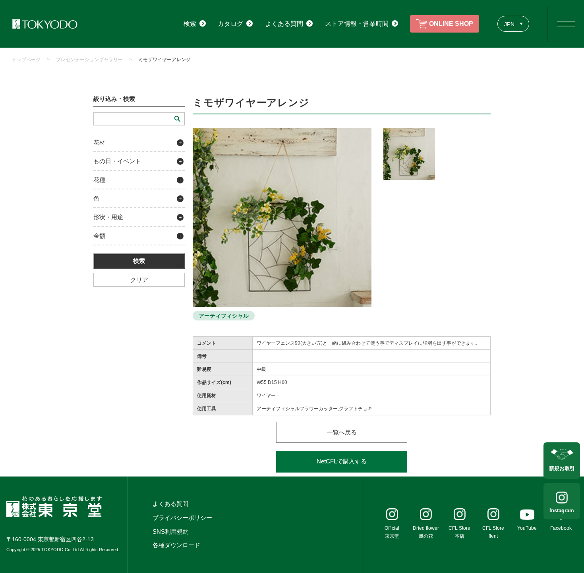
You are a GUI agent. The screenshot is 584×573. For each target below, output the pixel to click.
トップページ (26, 59)
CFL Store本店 (459, 532)
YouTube (527, 528)
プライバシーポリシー (182, 517)
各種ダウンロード (176, 545)
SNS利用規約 (171, 531)
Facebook (561, 528)
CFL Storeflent (493, 532)
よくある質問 (170, 503)
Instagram (561, 510)
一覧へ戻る (342, 432)
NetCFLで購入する (342, 461)
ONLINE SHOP (451, 23)
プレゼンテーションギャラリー (89, 59)
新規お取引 (562, 468)
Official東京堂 (392, 532)
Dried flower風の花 (426, 532)
